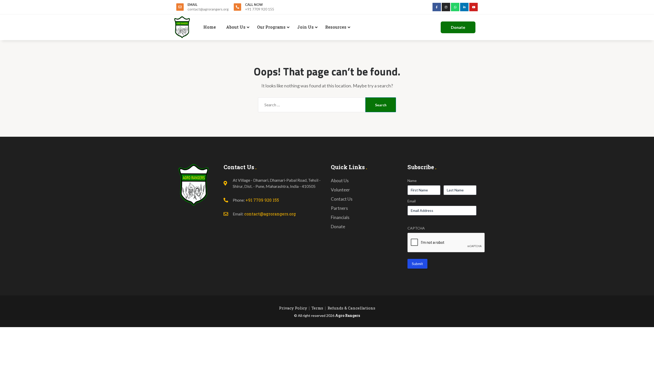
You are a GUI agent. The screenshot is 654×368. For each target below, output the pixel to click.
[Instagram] (446, 7)
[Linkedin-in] (464, 7)
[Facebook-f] (437, 7)
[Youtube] (473, 7)
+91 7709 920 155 (262, 200)
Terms (317, 307)
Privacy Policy (293, 307)
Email (411, 201)
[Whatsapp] (455, 7)
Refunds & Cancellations (351, 307)
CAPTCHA (416, 228)
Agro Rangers (347, 315)
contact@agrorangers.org (270, 213)
